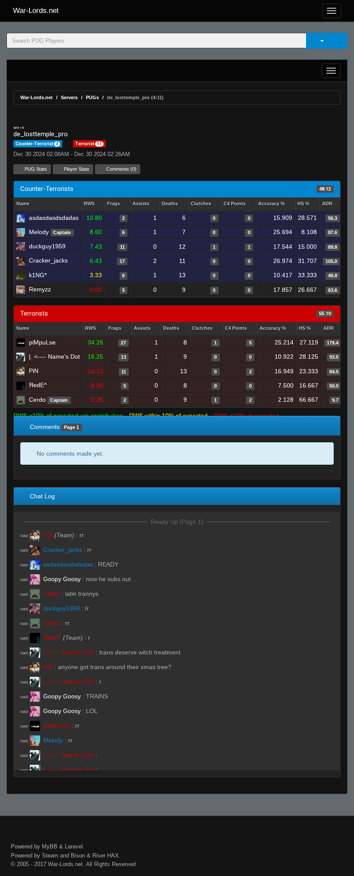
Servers (69, 97)
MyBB (49, 846)
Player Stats (76, 169)
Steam (50, 855)
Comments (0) (120, 169)
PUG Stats (35, 169)
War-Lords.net (36, 10)
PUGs (92, 97)
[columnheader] (92, 204)
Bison (78, 855)
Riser (98, 855)
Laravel (74, 846)
